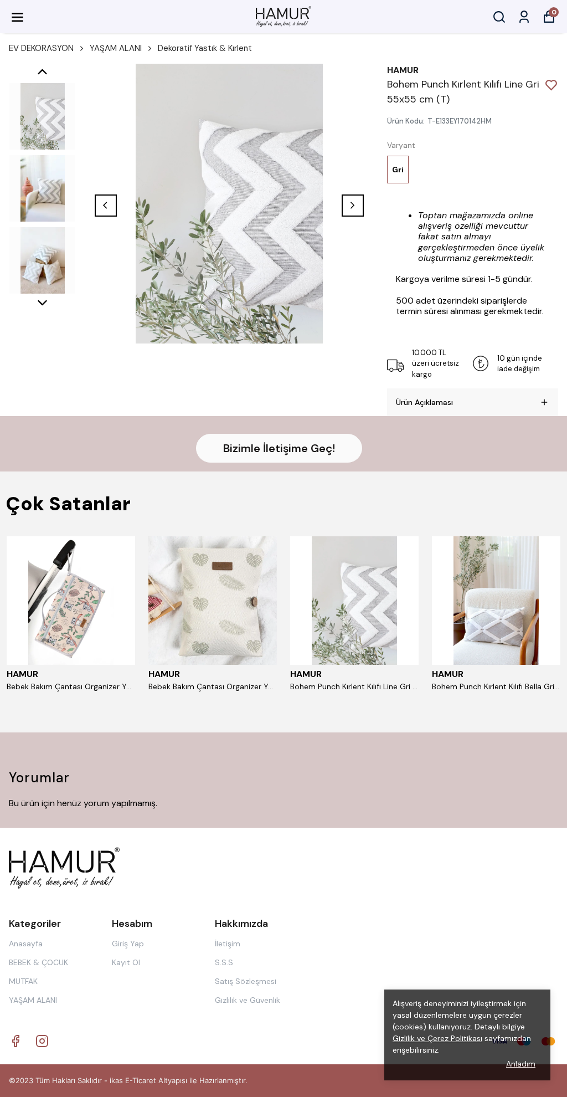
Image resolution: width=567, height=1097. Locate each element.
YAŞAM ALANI (116, 48)
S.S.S (224, 962)
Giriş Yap (128, 944)
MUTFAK (23, 981)
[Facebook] (15, 1041)
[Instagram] (42, 1041)
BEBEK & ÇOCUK (38, 962)
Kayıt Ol (126, 962)
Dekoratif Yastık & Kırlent (205, 48)
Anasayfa (26, 944)
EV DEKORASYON (41, 48)
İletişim (227, 944)
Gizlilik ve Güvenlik (247, 1000)
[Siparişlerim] (524, 17)
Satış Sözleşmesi (245, 981)
